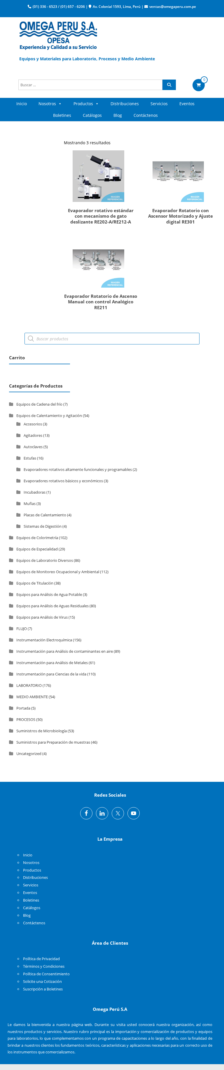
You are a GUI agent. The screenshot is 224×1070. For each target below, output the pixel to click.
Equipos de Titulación (34, 583)
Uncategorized (28, 753)
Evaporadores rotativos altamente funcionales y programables (78, 469)
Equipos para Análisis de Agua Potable (49, 594)
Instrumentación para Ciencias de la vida (51, 674)
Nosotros (47, 103)
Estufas (30, 458)
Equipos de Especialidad (37, 549)
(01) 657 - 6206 (72, 6)
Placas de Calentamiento (45, 515)
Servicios (159, 103)
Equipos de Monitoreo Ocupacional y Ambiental (57, 571)
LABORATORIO (29, 685)
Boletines (62, 115)
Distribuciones (125, 103)
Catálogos (92, 115)
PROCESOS (25, 719)
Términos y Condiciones (43, 966)
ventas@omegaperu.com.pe (172, 6)
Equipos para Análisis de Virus (42, 617)
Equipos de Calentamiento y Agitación (49, 415)
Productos (83, 103)
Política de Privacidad (41, 958)
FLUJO (21, 628)
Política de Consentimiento (46, 973)
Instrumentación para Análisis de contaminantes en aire (64, 651)
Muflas (30, 503)
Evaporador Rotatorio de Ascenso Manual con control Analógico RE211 (100, 301)
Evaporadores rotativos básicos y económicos (63, 480)
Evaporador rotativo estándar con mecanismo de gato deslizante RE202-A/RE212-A (101, 216)
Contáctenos (146, 115)
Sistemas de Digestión (43, 526)
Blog (117, 115)
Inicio (21, 103)
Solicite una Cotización (42, 981)
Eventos (187, 103)
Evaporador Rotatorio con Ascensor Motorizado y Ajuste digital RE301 (180, 216)
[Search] (169, 85)
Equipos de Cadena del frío (39, 404)
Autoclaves (33, 446)
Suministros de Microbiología (41, 730)
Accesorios (33, 424)
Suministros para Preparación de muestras (53, 742)
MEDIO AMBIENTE (32, 696)
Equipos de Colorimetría (37, 537)
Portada (23, 708)
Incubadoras (35, 492)
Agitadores (33, 435)
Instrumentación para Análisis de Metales (52, 662)
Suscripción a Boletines (43, 989)
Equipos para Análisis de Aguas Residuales (52, 605)
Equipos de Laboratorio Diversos (44, 560)
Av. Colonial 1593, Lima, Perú (117, 6)
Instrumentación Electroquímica (44, 640)
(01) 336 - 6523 (45, 6)
